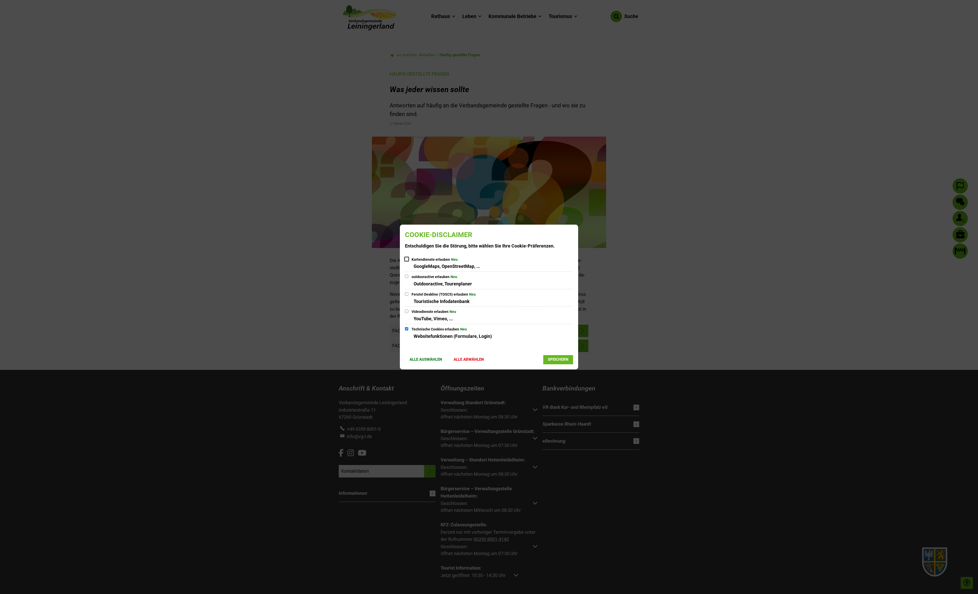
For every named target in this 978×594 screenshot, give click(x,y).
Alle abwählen (469, 359)
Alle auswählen (426, 359)
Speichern (558, 359)
